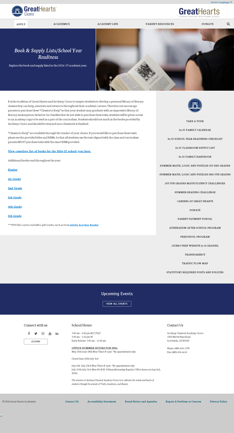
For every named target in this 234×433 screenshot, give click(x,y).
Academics (61, 23)
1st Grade (14, 179)
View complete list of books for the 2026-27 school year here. (49, 151)
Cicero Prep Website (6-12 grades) (195, 245)
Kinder (12, 169)
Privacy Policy (218, 401)
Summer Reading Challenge (195, 192)
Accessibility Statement (101, 401)
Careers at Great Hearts (195, 201)
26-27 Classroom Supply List (195, 147)
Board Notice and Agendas (141, 401)
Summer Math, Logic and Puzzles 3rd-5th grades (195, 174)
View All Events (117, 303)
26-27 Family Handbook (195, 156)
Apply (20, 24)
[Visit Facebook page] (28, 333)
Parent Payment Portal (195, 218)
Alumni (35, 341)
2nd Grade (15, 188)
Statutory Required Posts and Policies (195, 272)
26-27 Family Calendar (195, 129)
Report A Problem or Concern (183, 401)
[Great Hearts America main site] (199, 11)
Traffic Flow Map (195, 263)
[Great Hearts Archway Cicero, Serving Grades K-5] (35, 11)
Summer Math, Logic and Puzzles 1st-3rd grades (195, 165)
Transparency (195, 254)
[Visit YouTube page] (49, 333)
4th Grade (15, 206)
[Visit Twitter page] (35, 333)
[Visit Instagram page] (42, 333)
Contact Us (72, 401)
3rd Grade (14, 197)
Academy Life (107, 23)
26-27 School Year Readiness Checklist (195, 138)
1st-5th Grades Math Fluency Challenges (195, 183)
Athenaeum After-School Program (195, 227)
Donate (208, 23)
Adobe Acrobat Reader (84, 224)
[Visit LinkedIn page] (56, 333)
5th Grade (14, 216)
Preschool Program (195, 236)
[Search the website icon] (228, 24)
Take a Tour (195, 121)
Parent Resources (160, 23)
